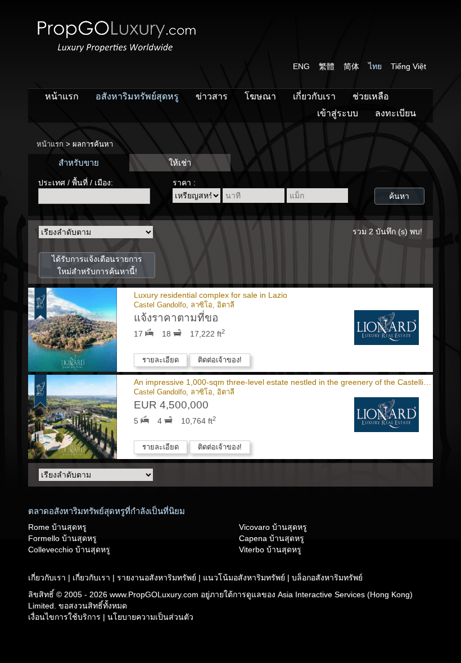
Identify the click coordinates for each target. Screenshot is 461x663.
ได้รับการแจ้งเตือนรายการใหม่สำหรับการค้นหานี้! (97, 265)
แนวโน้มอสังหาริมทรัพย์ (245, 577)
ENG (301, 66)
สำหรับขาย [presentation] (78, 162)
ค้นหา (399, 196)
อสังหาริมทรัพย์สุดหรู (137, 96)
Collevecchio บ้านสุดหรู (69, 549)
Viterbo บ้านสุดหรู (270, 549)
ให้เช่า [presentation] (180, 162)
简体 (351, 66)
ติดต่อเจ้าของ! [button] (220, 360)
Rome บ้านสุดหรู (57, 527)
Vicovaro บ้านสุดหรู (273, 527)
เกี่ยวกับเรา (314, 96)
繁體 (327, 66)
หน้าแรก (62, 96)
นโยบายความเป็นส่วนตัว (150, 616)
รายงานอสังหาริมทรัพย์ (157, 577)
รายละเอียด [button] (160, 360)
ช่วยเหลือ (370, 96)
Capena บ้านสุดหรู (271, 538)
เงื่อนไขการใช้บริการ (65, 616)
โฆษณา (260, 96)
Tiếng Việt (408, 66)
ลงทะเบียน (395, 113)
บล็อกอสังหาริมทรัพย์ (327, 577)
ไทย (375, 66)
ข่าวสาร (212, 96)
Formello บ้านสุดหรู (62, 538)
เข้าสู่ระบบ (337, 113)
